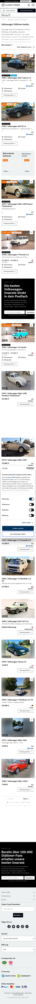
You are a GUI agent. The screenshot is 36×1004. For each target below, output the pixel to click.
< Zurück (4, 19)
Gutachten (13, 75)
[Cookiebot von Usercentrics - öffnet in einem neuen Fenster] (26, 468)
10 (28, 802)
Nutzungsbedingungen (18, 993)
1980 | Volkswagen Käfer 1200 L (15, 781)
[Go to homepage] (10, 5)
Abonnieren (30, 312)
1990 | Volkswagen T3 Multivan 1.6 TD (17, 700)
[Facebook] (9, 926)
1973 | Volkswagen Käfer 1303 (14, 460)
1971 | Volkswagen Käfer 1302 (14, 740)
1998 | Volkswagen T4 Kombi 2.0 (15, 254)
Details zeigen (26, 522)
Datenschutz (28, 993)
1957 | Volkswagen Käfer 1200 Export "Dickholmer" (17, 205)
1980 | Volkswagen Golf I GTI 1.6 (15, 621)
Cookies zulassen (18, 528)
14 (14, 805)
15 (16, 805)
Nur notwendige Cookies (18, 534)
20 (29, 805)
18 (24, 805)
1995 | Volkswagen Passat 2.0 (14, 662)
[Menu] (28, 5)
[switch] (31, 504)
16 (19, 805)
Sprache (4, 934)
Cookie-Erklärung (18, 995)
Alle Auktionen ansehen (26, 155)
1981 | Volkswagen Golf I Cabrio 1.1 (16, 78)
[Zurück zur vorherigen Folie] (4, 166)
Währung (4, 945)
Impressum (7, 993)
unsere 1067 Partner (13, 477)
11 (6, 805)
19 (27, 805)
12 (9, 805)
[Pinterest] (18, 926)
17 (22, 805)
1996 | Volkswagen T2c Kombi (14, 347)
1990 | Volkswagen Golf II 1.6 (14, 126)
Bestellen (17, 915)
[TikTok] (26, 926)
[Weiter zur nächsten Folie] (31, 166)
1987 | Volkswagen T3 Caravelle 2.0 (16, 540)
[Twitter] (13, 926)
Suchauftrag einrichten (26, 10)
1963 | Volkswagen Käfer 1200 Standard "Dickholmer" (14, 394)
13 (11, 805)
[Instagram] (22, 926)
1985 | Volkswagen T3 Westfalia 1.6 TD (16, 579)
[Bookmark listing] (31, 55)
